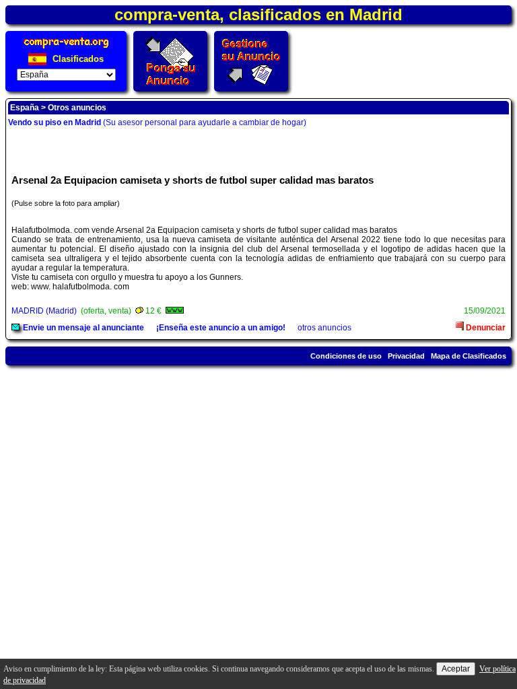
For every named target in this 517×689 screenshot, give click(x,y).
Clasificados (77, 59)
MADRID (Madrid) (44, 311)
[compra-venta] (66, 48)
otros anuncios (324, 327)
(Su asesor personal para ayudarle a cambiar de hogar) (157, 122)
